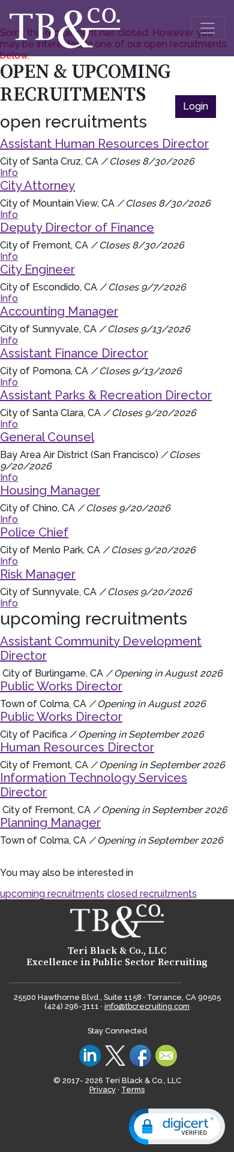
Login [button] (195, 106)
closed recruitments (152, 893)
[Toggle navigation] (207, 28)
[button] (177, 1126)
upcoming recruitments (52, 893)
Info (9, 172)
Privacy (102, 1089)
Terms (133, 1089)
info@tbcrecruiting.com (147, 1006)
